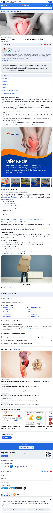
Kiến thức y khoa (5, 379)
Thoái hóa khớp (41, 228)
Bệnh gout (5, 122)
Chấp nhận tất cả (39, 509)
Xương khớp (14, 302)
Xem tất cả (16, 349)
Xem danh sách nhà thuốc (26, 447)
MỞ (50, 1)
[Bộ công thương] (4, 488)
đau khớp (7, 197)
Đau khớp (21, 302)
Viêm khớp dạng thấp (8, 111)
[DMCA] (15, 488)
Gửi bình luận (6, 437)
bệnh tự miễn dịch (10, 253)
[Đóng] (1, 1)
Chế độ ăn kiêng (5, 384)
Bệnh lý (4, 11)
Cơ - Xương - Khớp (11, 11)
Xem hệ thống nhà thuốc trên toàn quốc (26, 444)
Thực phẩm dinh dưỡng (6, 398)
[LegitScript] (30, 488)
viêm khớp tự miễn (30, 328)
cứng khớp (14, 197)
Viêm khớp (8, 302)
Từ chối (14, 509)
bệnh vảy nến (38, 124)
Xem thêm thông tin (6, 60)
